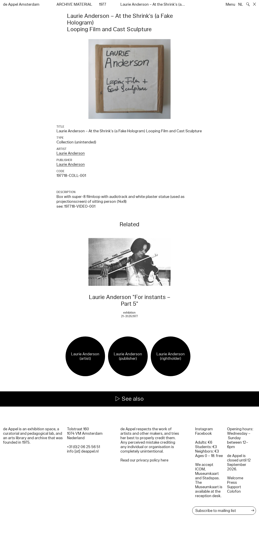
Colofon (234, 491)
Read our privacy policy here (144, 460)
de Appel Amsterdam (21, 4)
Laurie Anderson (70, 153)
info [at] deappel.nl (83, 451)
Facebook (203, 433)
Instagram (204, 429)
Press (232, 482)
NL (240, 4)
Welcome (235, 478)
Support (234, 487)
